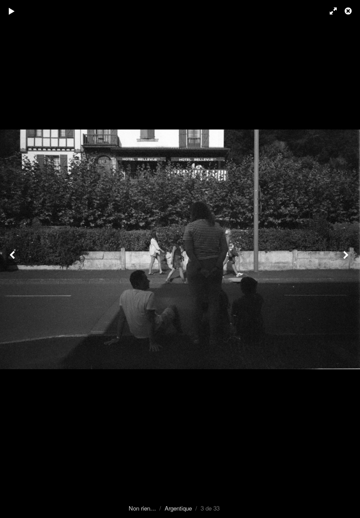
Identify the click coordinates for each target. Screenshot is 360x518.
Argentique (178, 508)
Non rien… (142, 508)
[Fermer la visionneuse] (349, 11)
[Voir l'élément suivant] (347, 259)
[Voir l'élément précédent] (13, 259)
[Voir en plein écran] (329, 11)
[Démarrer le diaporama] (12, 11)
